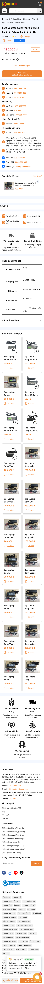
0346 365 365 (19, 132)
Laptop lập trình (9, 913)
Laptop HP (17, 897)
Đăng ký (37, 863)
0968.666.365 (26, 965)
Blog (4, 812)
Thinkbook (37, 913)
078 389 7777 (19, 110)
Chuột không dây (24, 945)
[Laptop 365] (9, 4)
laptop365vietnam (24, 166)
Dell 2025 (33, 933)
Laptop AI (23, 917)
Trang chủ (6, 19)
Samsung (31, 909)
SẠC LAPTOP (7, 22)
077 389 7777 (20, 106)
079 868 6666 (20, 97)
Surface (22, 909)
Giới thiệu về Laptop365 (11, 808)
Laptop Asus (34, 949)
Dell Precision (21, 933)
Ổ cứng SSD (35, 941)
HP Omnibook (8, 937)
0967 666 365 (20, 88)
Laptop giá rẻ (8, 933)
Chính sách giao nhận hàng (13, 846)
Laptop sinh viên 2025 (12, 901)
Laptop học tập (29, 901)
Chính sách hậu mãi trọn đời (13, 828)
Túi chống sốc (8, 949)
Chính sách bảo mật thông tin (13, 839)
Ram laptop (23, 941)
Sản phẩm (17, 19)
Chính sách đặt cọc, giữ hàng (13, 832)
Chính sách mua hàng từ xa (13, 835)
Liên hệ (5, 819)
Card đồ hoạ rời (9, 945)
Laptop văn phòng (10, 929)
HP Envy (6, 953)
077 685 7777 (18, 124)
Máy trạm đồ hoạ (9, 909)
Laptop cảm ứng (22, 937)
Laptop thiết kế (29, 905)
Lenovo (17, 905)
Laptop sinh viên (26, 929)
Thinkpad (6, 897)
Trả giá (35, 49)
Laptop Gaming (24, 921)
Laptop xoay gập (9, 917)
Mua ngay (22, 73)
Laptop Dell (7, 905)
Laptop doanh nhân (25, 925)
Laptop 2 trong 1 (9, 941)
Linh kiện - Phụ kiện (31, 19)
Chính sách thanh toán (11, 842)
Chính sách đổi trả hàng (11, 853)
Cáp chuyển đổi (24, 913)
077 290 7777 (21, 115)
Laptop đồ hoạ (8, 925)
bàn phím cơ (21, 949)
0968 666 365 (20, 93)
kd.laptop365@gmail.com (18, 789)
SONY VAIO (20, 22)
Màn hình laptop (9, 921)
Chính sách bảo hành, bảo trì (13, 849)
